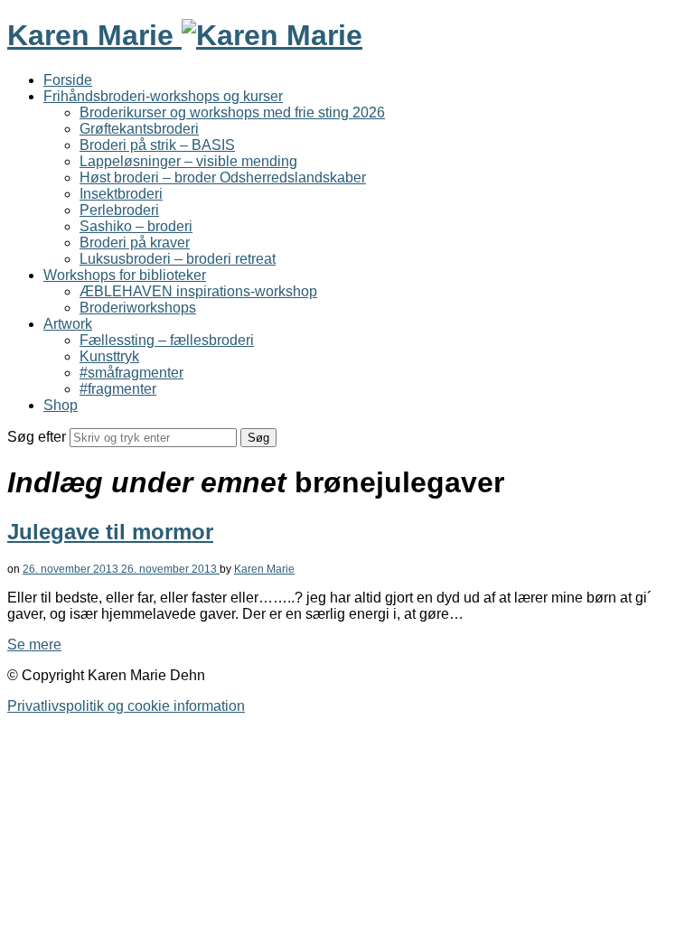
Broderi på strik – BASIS (157, 145)
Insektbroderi (121, 193)
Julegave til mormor (110, 531)
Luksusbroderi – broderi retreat (178, 258)
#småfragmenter (131, 372)
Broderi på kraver (135, 242)
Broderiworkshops (138, 307)
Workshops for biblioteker (124, 275)
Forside (67, 80)
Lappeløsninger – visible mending (188, 161)
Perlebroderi (119, 210)
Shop (60, 405)
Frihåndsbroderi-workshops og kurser (163, 96)
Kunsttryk (109, 356)
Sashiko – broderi (136, 226)
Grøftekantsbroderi (139, 128)
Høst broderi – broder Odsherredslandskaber (223, 177)
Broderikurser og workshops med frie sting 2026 (232, 112)
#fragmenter (118, 389)
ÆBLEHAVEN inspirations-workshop (198, 291)
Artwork (67, 324)
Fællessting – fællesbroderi (167, 340)
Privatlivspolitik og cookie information (126, 706)
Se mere (34, 644)
